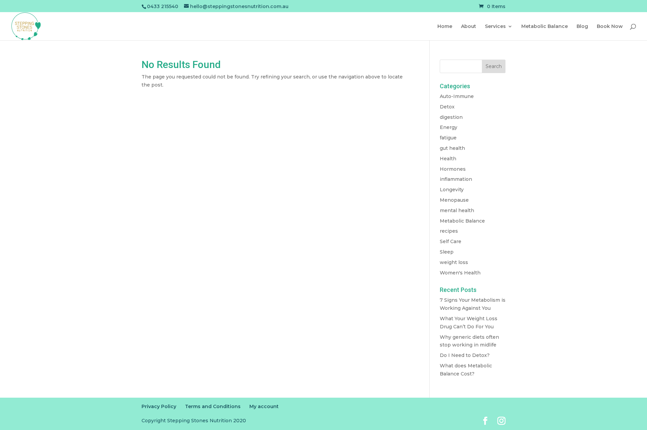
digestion (451, 117)
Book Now (610, 26)
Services (495, 26)
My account (264, 406)
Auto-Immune (457, 96)
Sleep (447, 252)
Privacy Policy (159, 406)
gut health (452, 148)
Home (444, 26)
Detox (447, 107)
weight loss (454, 262)
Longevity (452, 190)
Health (448, 159)
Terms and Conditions (213, 406)
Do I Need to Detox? (465, 355)
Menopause (454, 200)
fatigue (448, 138)
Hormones (453, 169)
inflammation (456, 179)
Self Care (450, 241)
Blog (582, 26)
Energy (448, 127)
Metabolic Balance (544, 26)
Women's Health (460, 273)
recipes (449, 231)
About (468, 26)
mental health (457, 210)
